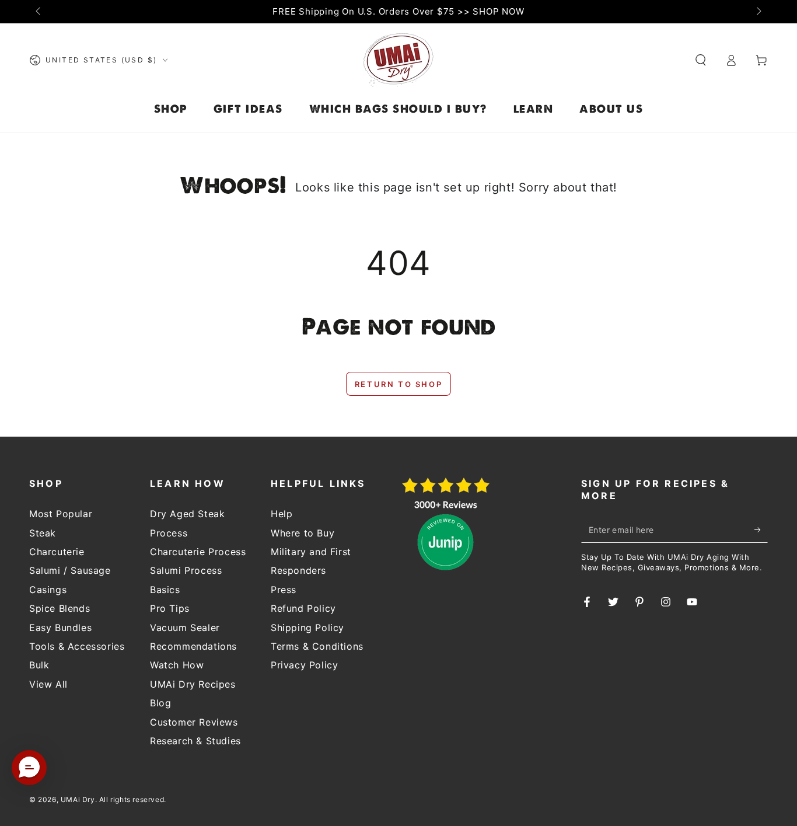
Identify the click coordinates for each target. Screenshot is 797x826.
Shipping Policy (307, 627)
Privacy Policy (304, 665)
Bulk (39, 665)
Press (283, 589)
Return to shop (398, 384)
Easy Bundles (60, 627)
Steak (42, 533)
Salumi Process (186, 570)
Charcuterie (57, 551)
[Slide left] (39, 11)
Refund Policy (303, 608)
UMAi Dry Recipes (193, 684)
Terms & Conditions (317, 646)
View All (48, 684)
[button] (701, 60)
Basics (165, 589)
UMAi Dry (78, 799)
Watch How (177, 665)
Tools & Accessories (76, 646)
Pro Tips (170, 608)
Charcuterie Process (198, 551)
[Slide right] (758, 11)
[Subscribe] (761, 529)
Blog (160, 703)
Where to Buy (302, 533)
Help (281, 514)
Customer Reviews (194, 722)
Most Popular (60, 514)
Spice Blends (59, 608)
